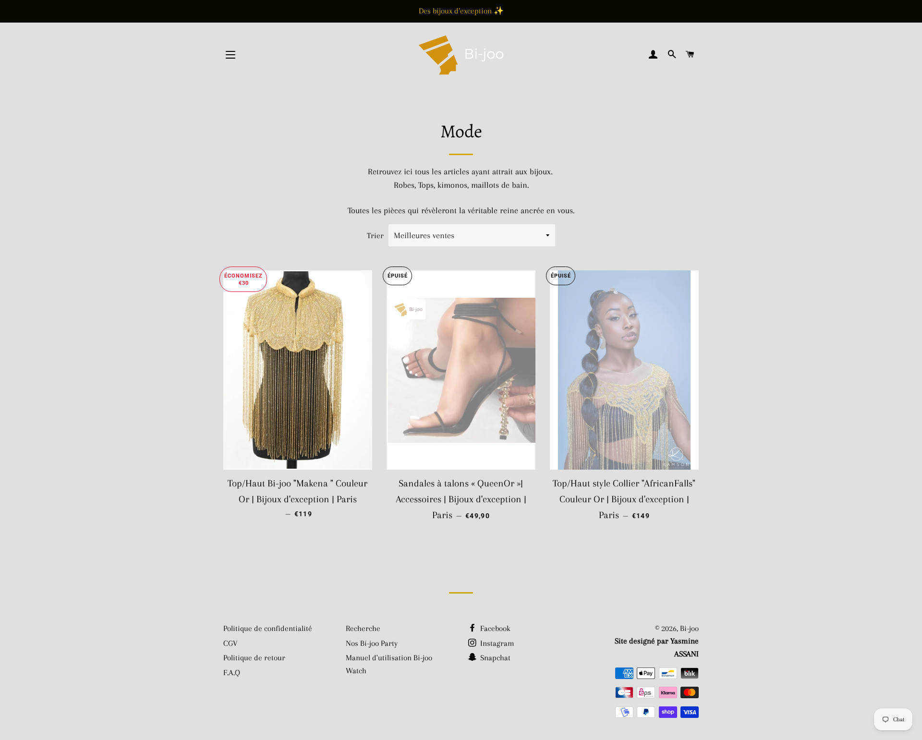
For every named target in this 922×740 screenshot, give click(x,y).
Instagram (496, 643)
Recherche (363, 628)
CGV (230, 643)
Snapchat (494, 657)
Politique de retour (254, 657)
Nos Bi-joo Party (372, 643)
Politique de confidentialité (267, 628)
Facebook (494, 628)
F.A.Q (231, 672)
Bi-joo (689, 628)
